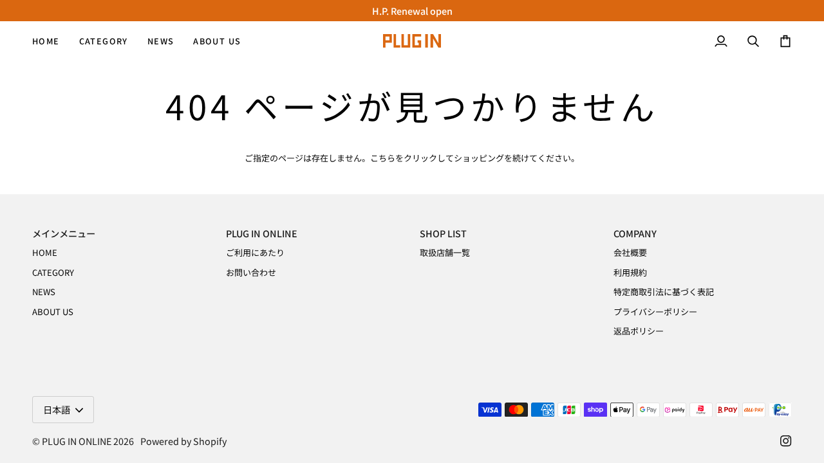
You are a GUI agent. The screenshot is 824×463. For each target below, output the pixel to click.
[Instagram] (786, 441)
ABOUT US (52, 311)
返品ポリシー (638, 331)
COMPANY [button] (635, 233)
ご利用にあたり (255, 252)
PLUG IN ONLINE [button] (261, 233)
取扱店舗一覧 (445, 252)
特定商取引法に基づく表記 (663, 292)
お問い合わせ (251, 272)
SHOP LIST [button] (443, 233)
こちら (382, 158)
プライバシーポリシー (655, 311)
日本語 (56, 409)
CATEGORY (53, 272)
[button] (104, 40)
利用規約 (630, 272)
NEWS (43, 292)
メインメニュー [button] (63, 233)
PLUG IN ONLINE (76, 441)
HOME (44, 252)
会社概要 (630, 252)
